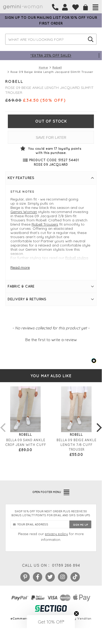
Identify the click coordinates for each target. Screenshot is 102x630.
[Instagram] (62, 577)
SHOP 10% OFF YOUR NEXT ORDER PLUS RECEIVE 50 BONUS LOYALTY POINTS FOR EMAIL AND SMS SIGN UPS (50, 513)
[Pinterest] (25, 577)
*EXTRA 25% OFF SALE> (50, 55)
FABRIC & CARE (21, 286)
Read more (20, 267)
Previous (2, 422)
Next (99, 422)
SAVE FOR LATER (51, 137)
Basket (85, 7)
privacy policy (56, 534)
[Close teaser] (76, 613)
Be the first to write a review (51, 339)
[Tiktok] (75, 577)
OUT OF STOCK (51, 121)
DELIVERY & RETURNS (27, 299)
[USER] (65, 7)
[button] (51, 339)
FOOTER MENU (46, 492)
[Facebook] (37, 577)
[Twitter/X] (50, 577)
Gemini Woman (23, 211)
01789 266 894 (66, 565)
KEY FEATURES (21, 178)
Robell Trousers (45, 224)
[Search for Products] (90, 39)
